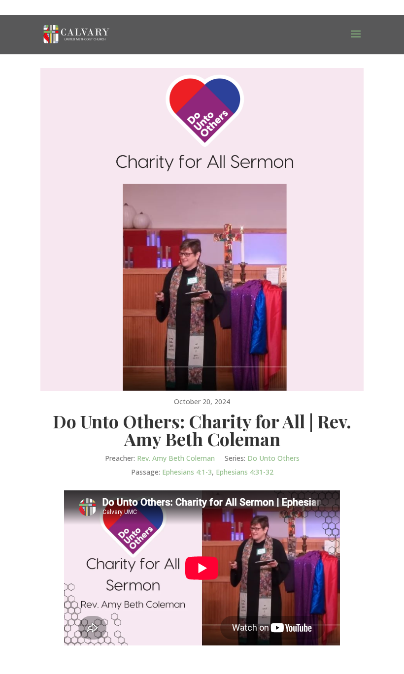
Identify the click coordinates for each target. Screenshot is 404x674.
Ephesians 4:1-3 (187, 472)
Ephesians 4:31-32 (244, 472)
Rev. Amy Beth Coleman (176, 458)
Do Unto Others (273, 458)
